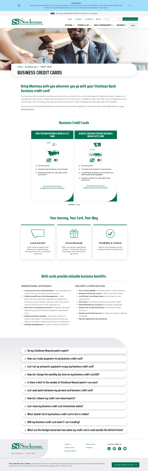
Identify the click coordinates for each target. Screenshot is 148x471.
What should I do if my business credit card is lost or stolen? (58, 414)
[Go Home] (27, 22)
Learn (70, 19)
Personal (69, 25)
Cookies (89, 447)
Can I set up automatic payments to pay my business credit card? (60, 366)
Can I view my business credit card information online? (55, 406)
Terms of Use (69, 447)
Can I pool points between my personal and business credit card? (60, 390)
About (98, 19)
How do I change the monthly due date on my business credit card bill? (63, 374)
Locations (89, 19)
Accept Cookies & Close (124, 465)
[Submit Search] (119, 19)
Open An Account (129, 19)
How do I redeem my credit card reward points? (51, 398)
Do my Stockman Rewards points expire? (48, 350)
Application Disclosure (52, 186)
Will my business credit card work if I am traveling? (53, 422)
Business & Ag (83, 25)
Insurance (121, 25)
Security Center (70, 451)
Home (19, 67)
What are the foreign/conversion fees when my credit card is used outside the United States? (75, 430)
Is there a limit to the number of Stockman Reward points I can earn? (62, 382)
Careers (67, 444)
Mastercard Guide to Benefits (52, 188)
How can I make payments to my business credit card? (55, 358)
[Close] (130, 5)
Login (133, 25)
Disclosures (90, 444)
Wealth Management (103, 25)
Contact (78, 19)
